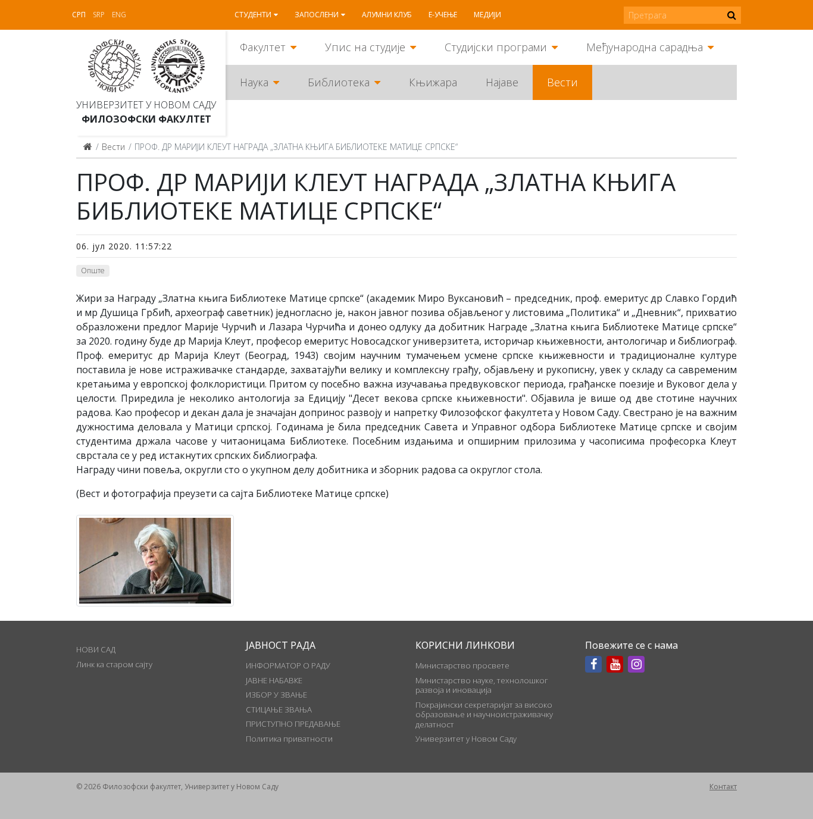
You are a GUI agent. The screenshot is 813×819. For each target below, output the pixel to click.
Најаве (502, 82)
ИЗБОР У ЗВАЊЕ (276, 694)
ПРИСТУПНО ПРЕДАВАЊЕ (293, 723)
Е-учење (443, 15)
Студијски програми (496, 47)
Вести (562, 82)
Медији (487, 15)
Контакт (723, 787)
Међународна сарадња (644, 47)
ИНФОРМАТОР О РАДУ (288, 665)
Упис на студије (365, 47)
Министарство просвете (462, 665)
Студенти (252, 15)
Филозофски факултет (146, 119)
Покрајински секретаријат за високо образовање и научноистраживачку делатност (484, 714)
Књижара (433, 82)
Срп (79, 15)
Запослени (317, 15)
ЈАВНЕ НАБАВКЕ (274, 680)
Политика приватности (289, 738)
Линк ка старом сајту (114, 664)
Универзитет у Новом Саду (146, 104)
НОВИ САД (95, 649)
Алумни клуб (387, 15)
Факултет (263, 47)
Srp (99, 15)
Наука (254, 82)
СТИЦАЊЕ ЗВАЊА (279, 709)
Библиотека (339, 82)
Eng (119, 15)
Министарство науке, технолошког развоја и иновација (481, 685)
